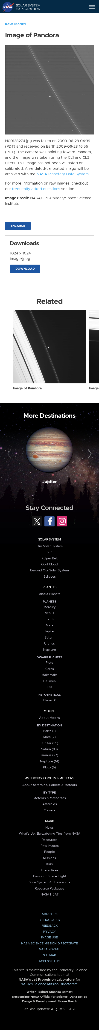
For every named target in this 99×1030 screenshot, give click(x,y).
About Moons (49, 718)
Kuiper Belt (49, 558)
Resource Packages (49, 888)
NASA (6, 7)
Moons (49, 711)
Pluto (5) (49, 767)
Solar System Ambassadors (49, 882)
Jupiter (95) (49, 743)
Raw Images (15, 24)
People (49, 852)
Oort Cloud (49, 564)
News (49, 827)
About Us (50, 914)
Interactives (49, 870)
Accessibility (49, 961)
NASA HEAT (50, 894)
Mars (49, 625)
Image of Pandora (27, 388)
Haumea (49, 681)
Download (25, 268)
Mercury (50, 607)
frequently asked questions (36, 189)
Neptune (49, 649)
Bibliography (50, 920)
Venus (49, 613)
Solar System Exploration (25, 7)
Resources (49, 840)
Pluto (49, 662)
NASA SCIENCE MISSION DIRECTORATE (49, 943)
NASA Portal (49, 949)
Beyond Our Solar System (49, 570)
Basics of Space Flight (49, 876)
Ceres (49, 669)
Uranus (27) (49, 755)
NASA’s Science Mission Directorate (49, 984)
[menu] (92, 7)
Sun (49, 552)
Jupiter (49, 482)
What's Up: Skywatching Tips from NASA (49, 833)
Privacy (49, 931)
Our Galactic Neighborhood (25, 17)
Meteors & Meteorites (49, 798)
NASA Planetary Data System (63, 174)
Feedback (49, 925)
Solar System (49, 539)
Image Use (49, 937)
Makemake (49, 675)
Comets (49, 810)
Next (89, 454)
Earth (50, 619)
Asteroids (49, 804)
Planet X (49, 700)
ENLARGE (18, 225)
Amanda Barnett (61, 992)
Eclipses (50, 576)
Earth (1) (49, 731)
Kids (49, 864)
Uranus (49, 643)
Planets (49, 587)
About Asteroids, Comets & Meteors (49, 785)
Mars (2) (49, 737)
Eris (49, 687)
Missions (49, 858)
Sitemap (49, 955)
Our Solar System (50, 546)
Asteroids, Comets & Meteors (49, 778)
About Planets (49, 594)
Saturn (49, 637)
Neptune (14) (49, 761)
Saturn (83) (49, 749)
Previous (10, 454)
